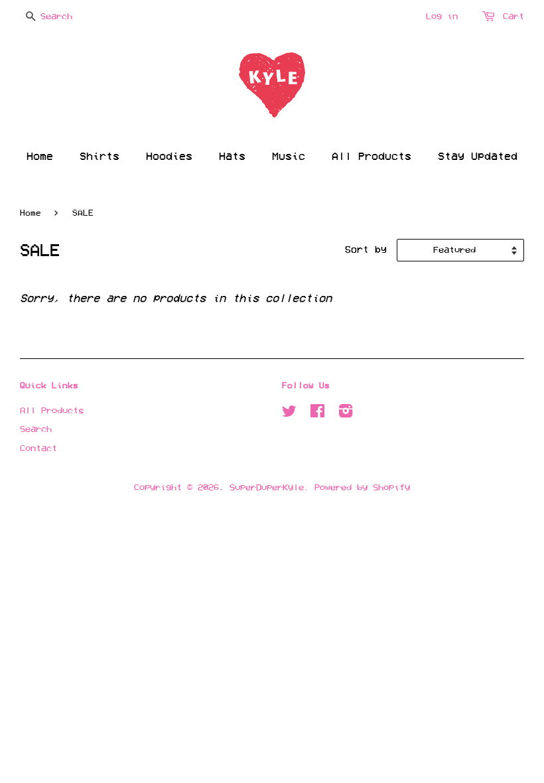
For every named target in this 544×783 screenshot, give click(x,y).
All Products (371, 156)
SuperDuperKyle (267, 487)
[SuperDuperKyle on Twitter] (289, 413)
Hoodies (169, 156)
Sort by (366, 249)
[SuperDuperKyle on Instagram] (345, 413)
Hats (232, 156)
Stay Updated (477, 156)
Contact (38, 448)
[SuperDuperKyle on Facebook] (317, 413)
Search (36, 429)
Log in (442, 16)
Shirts (99, 156)
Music (288, 156)
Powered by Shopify (362, 487)
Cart (513, 16)
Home (40, 156)
